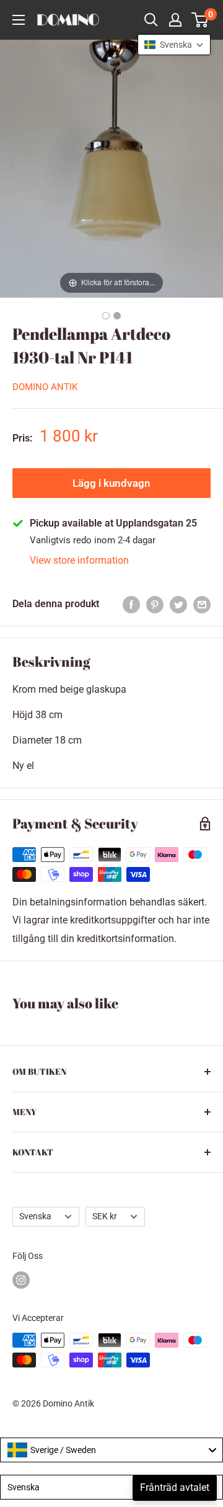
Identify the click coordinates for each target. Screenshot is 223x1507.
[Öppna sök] (151, 20)
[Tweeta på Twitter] (178, 604)
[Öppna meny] (18, 20)
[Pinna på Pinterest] (155, 604)
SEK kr (104, 1216)
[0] (200, 19)
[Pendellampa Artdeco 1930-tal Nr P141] (106, 315)
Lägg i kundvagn (111, 483)
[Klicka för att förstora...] (111, 168)
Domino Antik (44, 387)
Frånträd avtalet (174, 1487)
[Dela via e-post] (202, 604)
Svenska (35, 1216)
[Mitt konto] (175, 20)
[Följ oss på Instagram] (21, 1280)
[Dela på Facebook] (131, 604)
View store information (79, 560)
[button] (174, 45)
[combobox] (111, 1450)
